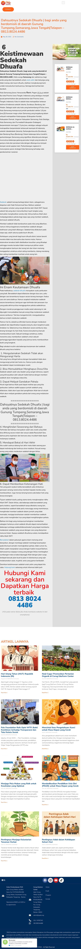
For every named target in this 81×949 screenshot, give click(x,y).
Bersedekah (4, 540)
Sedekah (3, 202)
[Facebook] (45, 880)
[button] (63, 2)
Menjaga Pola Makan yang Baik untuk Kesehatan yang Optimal (18, 784)
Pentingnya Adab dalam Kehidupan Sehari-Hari (58, 840)
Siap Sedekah (73, 87)
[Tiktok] (61, 880)
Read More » (4, 692)
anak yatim (30, 80)
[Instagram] (50, 880)
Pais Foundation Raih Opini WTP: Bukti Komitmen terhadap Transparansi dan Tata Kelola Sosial (19, 730)
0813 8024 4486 (24, 602)
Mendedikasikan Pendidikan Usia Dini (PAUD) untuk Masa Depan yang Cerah (60, 784)
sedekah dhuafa (19, 290)
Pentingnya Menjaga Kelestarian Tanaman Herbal (16, 840)
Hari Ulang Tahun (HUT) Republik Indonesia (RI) (17, 675)
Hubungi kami (9, 567)
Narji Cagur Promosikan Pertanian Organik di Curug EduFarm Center (58, 675)
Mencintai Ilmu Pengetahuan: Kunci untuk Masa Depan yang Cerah (58, 728)
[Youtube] (55, 880)
